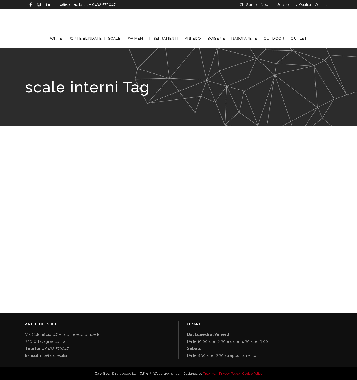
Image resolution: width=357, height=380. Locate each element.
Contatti (321, 5)
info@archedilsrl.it (72, 4)
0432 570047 (103, 4)
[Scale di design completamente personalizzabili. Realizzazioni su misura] (73, 204)
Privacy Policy (229, 374)
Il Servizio (282, 5)
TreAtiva (209, 374)
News (265, 5)
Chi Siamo (248, 5)
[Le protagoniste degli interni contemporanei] (168, 204)
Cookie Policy (252, 374)
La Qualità (303, 5)
